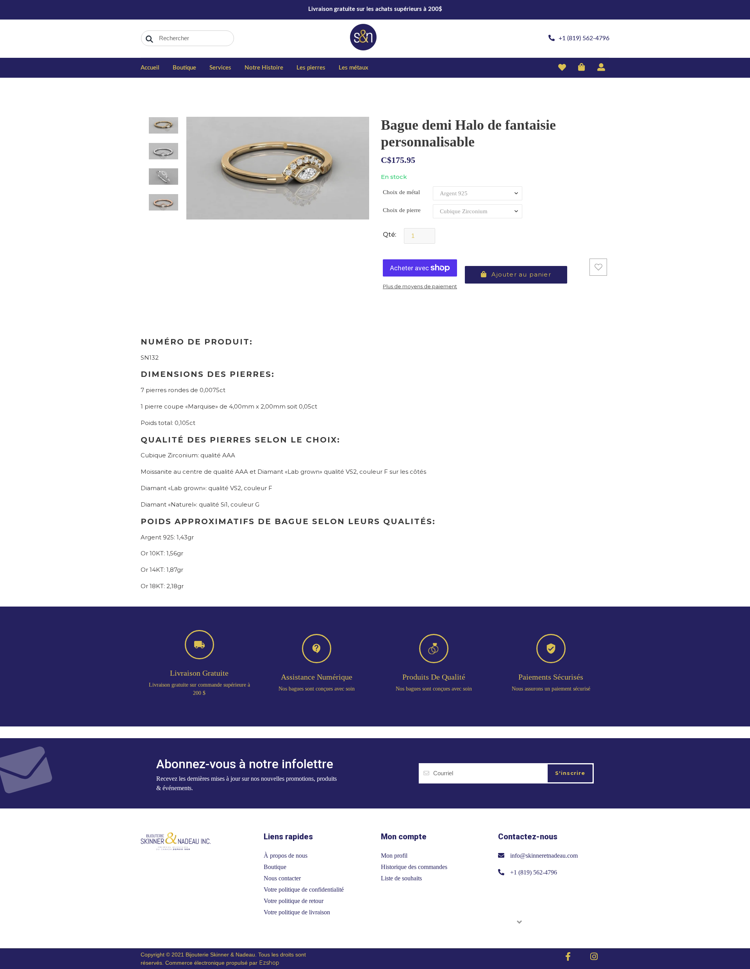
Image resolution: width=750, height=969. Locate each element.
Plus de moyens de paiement (420, 286)
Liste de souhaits (401, 878)
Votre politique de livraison (297, 912)
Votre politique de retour (293, 901)
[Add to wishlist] (598, 267)
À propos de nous (285, 855)
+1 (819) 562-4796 (533, 872)
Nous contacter (282, 878)
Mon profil (394, 855)
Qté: (389, 234)
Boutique (275, 867)
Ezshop (269, 962)
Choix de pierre (402, 210)
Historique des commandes (414, 867)
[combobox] (187, 38)
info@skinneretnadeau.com (544, 855)
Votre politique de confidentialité (304, 889)
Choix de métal (401, 192)
